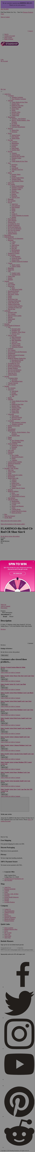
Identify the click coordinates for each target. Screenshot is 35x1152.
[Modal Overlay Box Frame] (17, 576)
